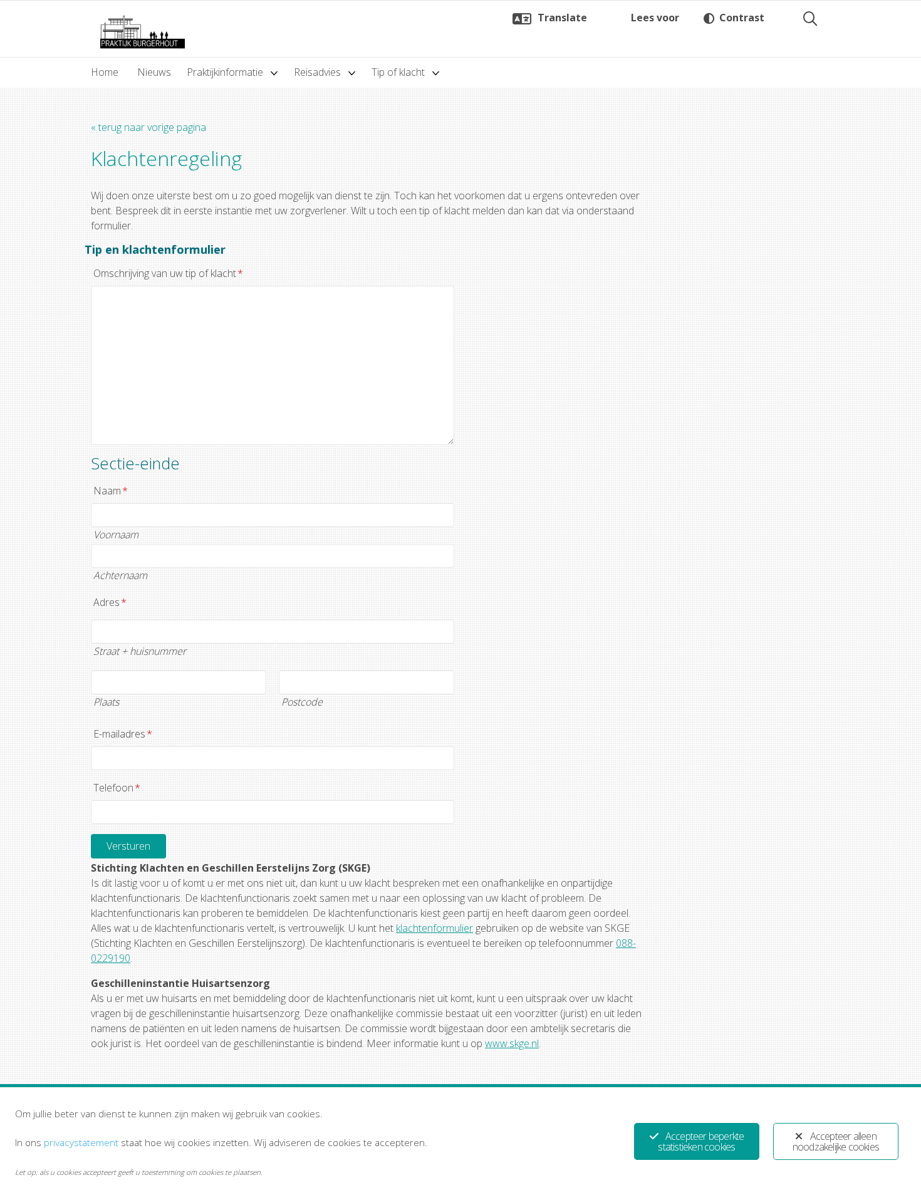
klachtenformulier (434, 928)
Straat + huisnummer (139, 651)
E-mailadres (122, 734)
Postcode (302, 702)
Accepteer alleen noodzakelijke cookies (836, 1141)
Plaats (106, 702)
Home (104, 72)
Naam (110, 491)
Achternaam (120, 575)
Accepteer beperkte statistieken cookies (701, 1141)
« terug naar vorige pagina (148, 127)
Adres (110, 602)
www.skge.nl (512, 1043)
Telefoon (116, 788)
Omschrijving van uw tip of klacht (168, 273)
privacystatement (81, 1142)
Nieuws (154, 72)
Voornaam (115, 534)
